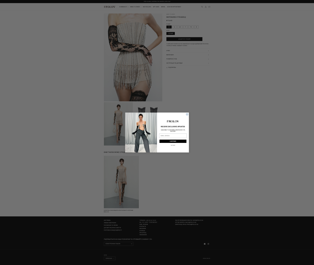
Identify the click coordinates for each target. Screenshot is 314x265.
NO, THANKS (173, 145)
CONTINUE (173, 141)
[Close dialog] (187, 114)
